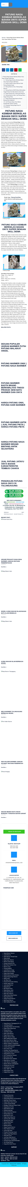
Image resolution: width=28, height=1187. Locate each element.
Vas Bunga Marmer (8, 1142)
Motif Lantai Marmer (9, 1033)
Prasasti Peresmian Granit (10, 1132)
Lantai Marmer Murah (9, 1067)
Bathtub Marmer (8, 1125)
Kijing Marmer (7, 986)
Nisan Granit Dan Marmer (10, 1112)
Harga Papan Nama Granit (10, 1102)
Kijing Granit (7, 978)
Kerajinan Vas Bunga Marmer (11, 1050)
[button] (6, 2)
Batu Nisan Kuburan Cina (10, 965)
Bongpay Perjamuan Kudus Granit (12, 1105)
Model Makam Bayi (8, 1070)
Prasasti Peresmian (8, 1095)
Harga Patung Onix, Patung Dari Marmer (14, 93)
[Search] (10, 5)
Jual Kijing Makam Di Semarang (11, 1026)
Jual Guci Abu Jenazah (9, 1118)
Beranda (3, 37)
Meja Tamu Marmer (8, 993)
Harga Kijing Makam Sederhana (11, 1051)
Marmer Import (7, 1123)
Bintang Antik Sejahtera (15, 1163)
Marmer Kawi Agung (9, 961)
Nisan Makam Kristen (9, 1128)
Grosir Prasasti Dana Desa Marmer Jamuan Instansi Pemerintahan (11, 561)
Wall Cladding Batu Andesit (10, 1038)
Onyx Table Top (7, 1068)
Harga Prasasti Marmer (9, 998)
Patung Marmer (7, 1030)
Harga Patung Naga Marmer (11, 976)
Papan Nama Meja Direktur (10, 995)
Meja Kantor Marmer (9, 960)
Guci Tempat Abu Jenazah (10, 1055)
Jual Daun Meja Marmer (10, 1137)
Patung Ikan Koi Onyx (9, 1065)
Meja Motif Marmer (8, 996)
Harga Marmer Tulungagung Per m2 (12, 1023)
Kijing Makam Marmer (9, 953)
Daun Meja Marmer (8, 991)
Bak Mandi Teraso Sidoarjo (10, 1058)
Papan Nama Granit (8, 1035)
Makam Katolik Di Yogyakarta (11, 1043)
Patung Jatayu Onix (8, 983)
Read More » (3, 566)
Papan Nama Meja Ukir (9, 1117)
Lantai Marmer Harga (9, 970)
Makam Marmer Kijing (9, 1036)
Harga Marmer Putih (9, 1107)
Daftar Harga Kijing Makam (10, 1133)
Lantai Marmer (7, 954)
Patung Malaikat (8, 968)
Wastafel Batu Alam (8, 1120)
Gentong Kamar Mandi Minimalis (12, 1140)
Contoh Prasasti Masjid (9, 1103)
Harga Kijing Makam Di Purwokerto (12, 1098)
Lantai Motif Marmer (9, 1097)
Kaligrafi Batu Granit (8, 1072)
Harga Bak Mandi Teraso (10, 1144)
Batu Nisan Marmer (8, 1000)
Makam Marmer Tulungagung (11, 1063)
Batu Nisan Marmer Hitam (10, 1040)
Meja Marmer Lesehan (9, 1060)
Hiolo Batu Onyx (8, 1135)
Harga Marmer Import (9, 1053)
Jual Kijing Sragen (8, 1031)
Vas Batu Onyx (7, 980)
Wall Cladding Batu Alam (10, 1001)
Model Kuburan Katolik (9, 971)
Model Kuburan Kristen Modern (11, 975)
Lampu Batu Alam (8, 1130)
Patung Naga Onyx (8, 1113)
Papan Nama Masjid (9, 973)
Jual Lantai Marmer (8, 985)
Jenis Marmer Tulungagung (10, 1062)
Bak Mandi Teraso (8, 988)
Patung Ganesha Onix (9, 963)
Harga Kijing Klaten (8, 1122)
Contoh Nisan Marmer (9, 1046)
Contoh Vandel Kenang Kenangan (12, 1045)
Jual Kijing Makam (8, 1025)
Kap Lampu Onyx (8, 1048)
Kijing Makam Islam (8, 990)
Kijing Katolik (7, 958)
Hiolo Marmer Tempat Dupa (10, 956)
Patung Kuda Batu (16, 197)
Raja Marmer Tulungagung (10, 1138)
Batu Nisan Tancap (8, 1057)
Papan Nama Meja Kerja (10, 1028)
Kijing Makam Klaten (9, 1108)
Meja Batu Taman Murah (10, 1100)
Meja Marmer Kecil (8, 1115)
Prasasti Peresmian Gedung (11, 981)
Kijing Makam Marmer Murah (11, 1041)
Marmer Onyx (7, 966)
